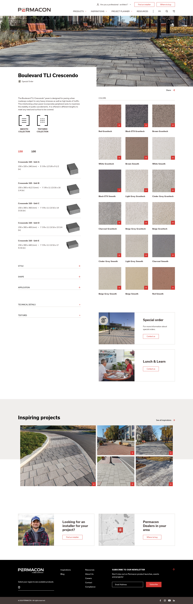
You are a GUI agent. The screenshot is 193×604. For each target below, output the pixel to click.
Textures (22, 315)
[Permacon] (34, 10)
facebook (160, 600)
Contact (88, 582)
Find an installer (144, 5)
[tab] (20, 151)
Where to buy (165, 5)
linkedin (174, 600)
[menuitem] (159, 11)
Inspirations (97, 11)
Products (78, 11)
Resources (142, 11)
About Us (89, 574)
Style (20, 266)
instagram (165, 600)
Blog (62, 574)
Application (24, 287)
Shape (21, 277)
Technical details (27, 305)
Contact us (151, 336)
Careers (88, 578)
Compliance (90, 587)
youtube (169, 600)
